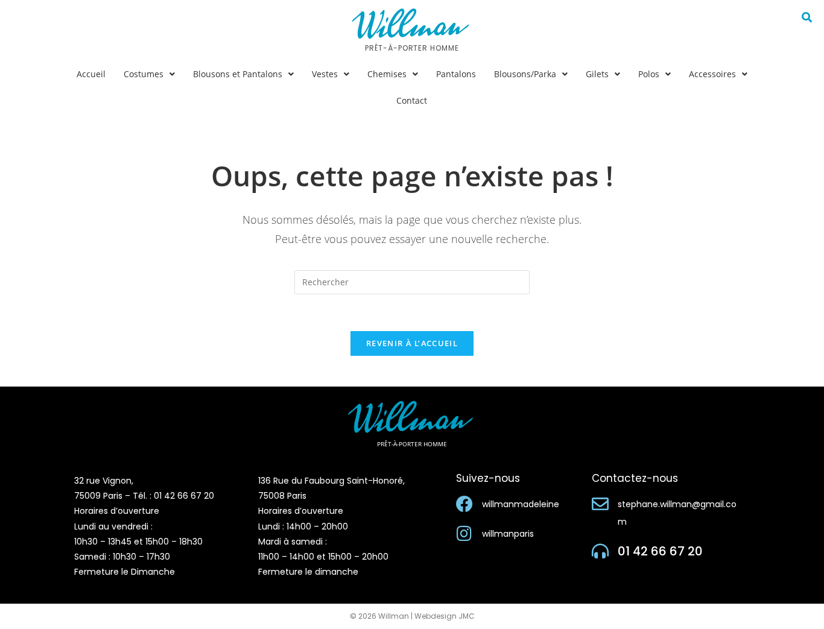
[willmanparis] (464, 533)
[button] (149, 74)
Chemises (387, 74)
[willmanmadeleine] (464, 504)
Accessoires (712, 74)
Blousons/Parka (525, 74)
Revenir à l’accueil (412, 343)
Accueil (91, 74)
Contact (411, 100)
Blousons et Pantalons (237, 74)
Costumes (143, 74)
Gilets (597, 74)
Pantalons (456, 74)
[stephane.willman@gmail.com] (600, 504)
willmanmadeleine (520, 504)
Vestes (325, 74)
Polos (648, 74)
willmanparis (508, 534)
